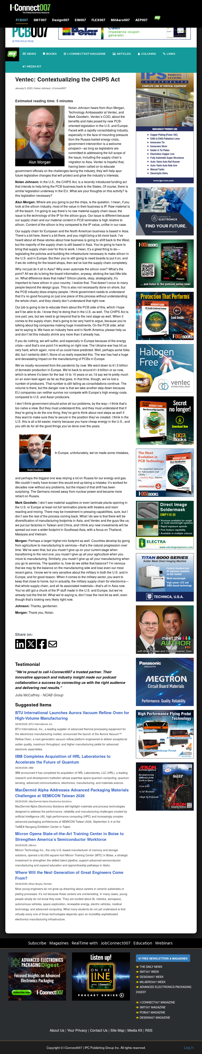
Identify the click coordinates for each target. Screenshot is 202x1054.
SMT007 (40, 20)
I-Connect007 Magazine (86, 54)
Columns (148, 54)
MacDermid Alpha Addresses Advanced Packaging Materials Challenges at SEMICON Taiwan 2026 (72, 792)
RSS (148, 1030)
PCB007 (22, 20)
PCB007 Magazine (152, 1012)
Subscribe (37, 943)
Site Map (117, 1030)
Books (51, 54)
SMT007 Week (149, 972)
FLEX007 (98, 20)
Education (142, 943)
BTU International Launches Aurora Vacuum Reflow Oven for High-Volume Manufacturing (72, 715)
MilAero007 (120, 20)
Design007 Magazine (155, 1017)
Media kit (34, 66)
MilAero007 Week (153, 982)
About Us (57, 1030)
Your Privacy (77, 1030)
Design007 (60, 20)
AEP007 (141, 20)
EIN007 (80, 20)
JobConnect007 (115, 943)
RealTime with (85, 943)
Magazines (59, 943)
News (31, 54)
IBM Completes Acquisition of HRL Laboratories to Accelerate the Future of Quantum (62, 759)
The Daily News (151, 967)
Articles (124, 54)
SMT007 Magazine (153, 1007)
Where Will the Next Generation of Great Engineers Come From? (69, 875)
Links (171, 54)
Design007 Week (152, 977)
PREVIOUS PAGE (24, 41)
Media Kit (134, 1030)
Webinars (164, 943)
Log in (189, 1047)
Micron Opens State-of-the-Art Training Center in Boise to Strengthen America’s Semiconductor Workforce (69, 836)
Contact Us (99, 1030)
